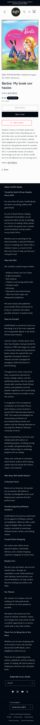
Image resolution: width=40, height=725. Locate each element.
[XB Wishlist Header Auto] (29, 11)
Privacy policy (18, 717)
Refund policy (29, 717)
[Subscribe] (32, 683)
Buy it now (20, 114)
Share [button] (6, 170)
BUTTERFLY (12, 93)
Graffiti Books (19, 714)
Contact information (27, 720)
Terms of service (14, 720)
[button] (4, 11)
